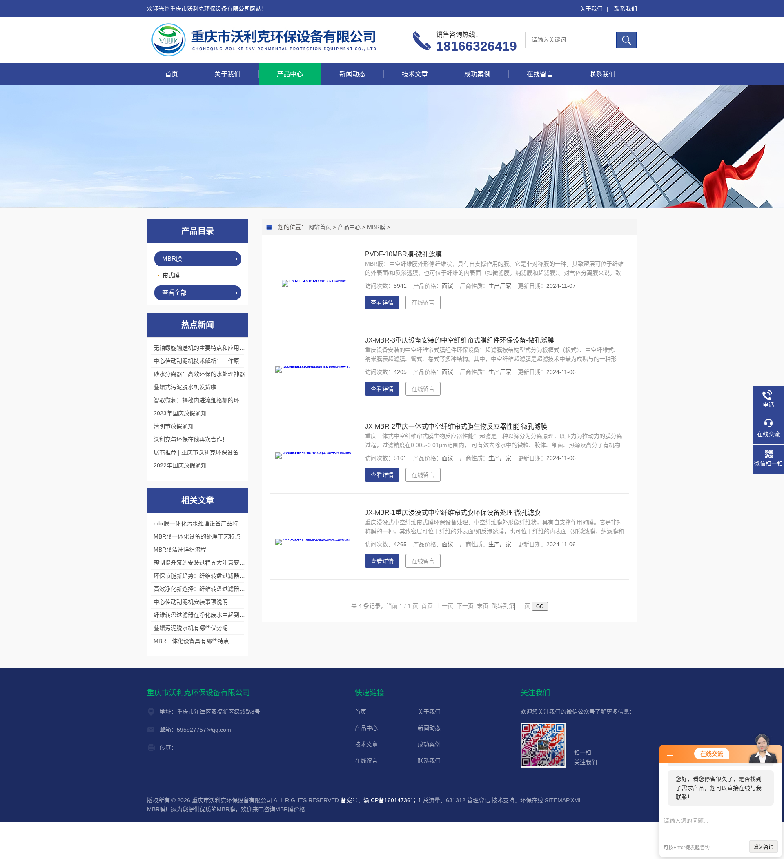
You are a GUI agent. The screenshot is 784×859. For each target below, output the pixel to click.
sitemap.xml (563, 800)
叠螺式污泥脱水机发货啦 (185, 387)
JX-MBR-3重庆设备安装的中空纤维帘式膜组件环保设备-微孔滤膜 (459, 340)
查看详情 (382, 302)
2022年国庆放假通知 (180, 465)
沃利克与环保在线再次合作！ (191, 439)
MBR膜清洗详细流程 (180, 549)
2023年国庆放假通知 (180, 413)
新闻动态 (352, 74)
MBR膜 (172, 258)
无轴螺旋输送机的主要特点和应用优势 (202, 348)
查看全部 (174, 292)
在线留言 (540, 74)
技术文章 (415, 74)
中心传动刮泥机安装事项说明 (191, 602)
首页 (171, 74)
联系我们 (625, 8)
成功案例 (477, 74)
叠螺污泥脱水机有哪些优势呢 (191, 628)
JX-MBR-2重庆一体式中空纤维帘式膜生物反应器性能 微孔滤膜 (456, 426)
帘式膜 (171, 275)
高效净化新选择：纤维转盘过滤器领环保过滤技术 (216, 588)
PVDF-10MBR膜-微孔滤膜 (403, 254)
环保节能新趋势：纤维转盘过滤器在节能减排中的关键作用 (228, 575)
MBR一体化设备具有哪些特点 (191, 641)
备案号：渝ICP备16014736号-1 (381, 800)
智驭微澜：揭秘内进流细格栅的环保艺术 (205, 400)
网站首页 (319, 227)
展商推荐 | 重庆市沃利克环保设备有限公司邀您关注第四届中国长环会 (242, 452)
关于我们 (591, 8)
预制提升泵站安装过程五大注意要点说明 (205, 562)
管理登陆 (478, 800)
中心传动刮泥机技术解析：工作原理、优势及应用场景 (222, 361)
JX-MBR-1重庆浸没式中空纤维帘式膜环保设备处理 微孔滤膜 (453, 512)
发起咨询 (763, 847)
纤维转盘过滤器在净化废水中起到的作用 (205, 615)
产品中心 (290, 74)
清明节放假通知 (174, 426)
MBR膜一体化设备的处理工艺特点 (197, 536)
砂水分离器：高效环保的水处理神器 (199, 374)
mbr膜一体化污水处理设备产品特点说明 (204, 523)
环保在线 (531, 800)
